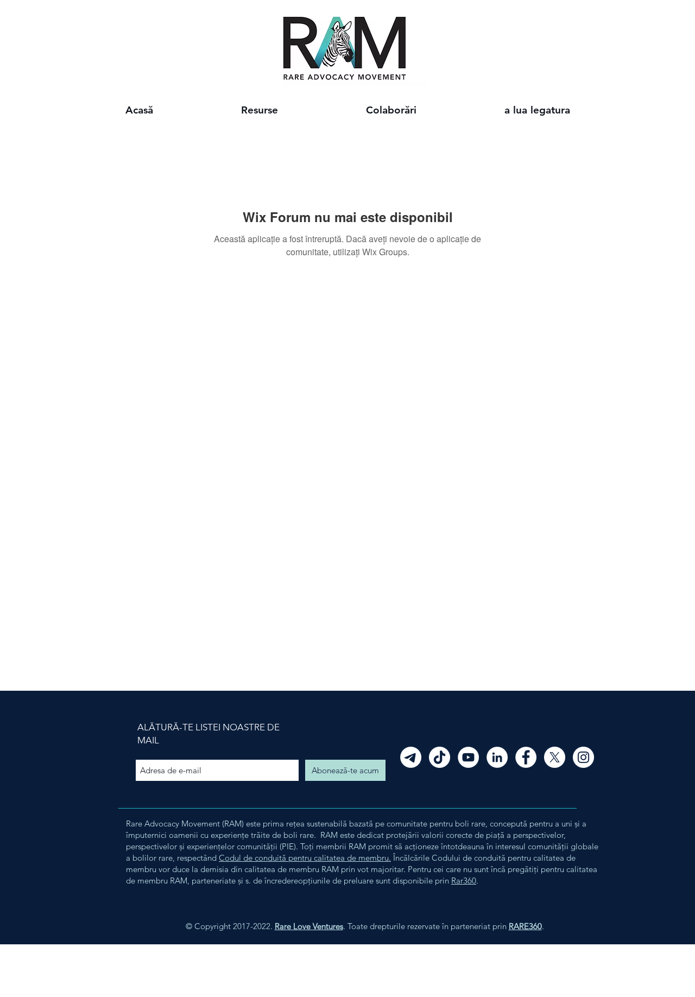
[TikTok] (439, 757)
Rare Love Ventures (309, 926)
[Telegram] (410, 757)
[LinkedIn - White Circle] (497, 757)
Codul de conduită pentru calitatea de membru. (305, 858)
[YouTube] (468, 757)
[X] (554, 757)
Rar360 (463, 880)
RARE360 (525, 926)
